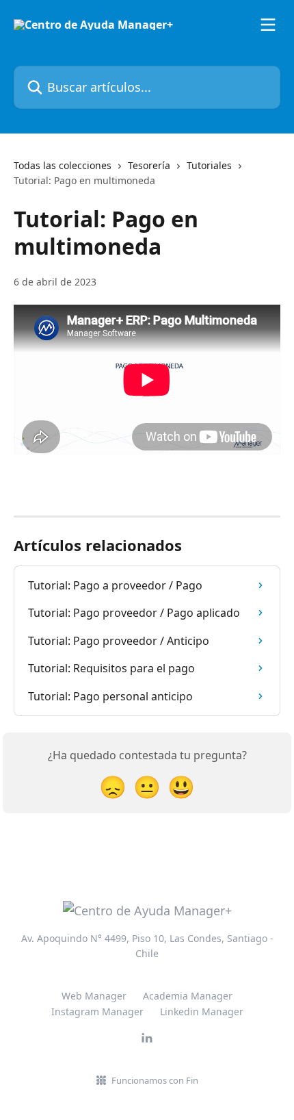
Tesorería (149, 165)
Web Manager (94, 995)
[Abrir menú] (268, 24)
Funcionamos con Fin (154, 1080)
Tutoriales (209, 165)
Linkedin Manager (201, 1011)
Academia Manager (187, 995)
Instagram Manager (97, 1011)
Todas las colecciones (62, 165)
